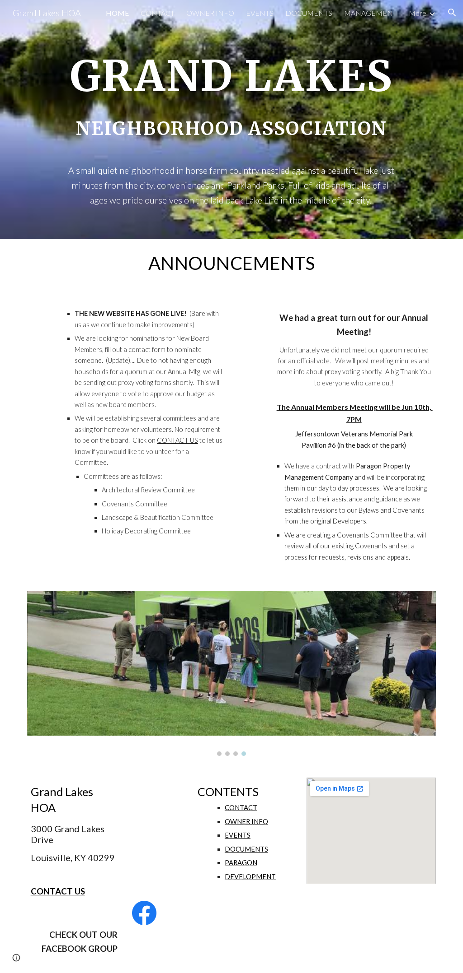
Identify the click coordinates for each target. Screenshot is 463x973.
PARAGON (241, 862)
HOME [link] (117, 13)
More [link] (417, 13)
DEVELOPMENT (250, 876)
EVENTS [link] (260, 13)
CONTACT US (177, 440)
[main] (231, 119)
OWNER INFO (246, 821)
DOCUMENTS (246, 849)
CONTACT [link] (158, 13)
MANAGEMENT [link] (370, 13)
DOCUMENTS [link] (308, 13)
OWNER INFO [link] (210, 13)
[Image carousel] (231, 673)
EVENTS (237, 835)
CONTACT (241, 807)
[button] (452, 12)
